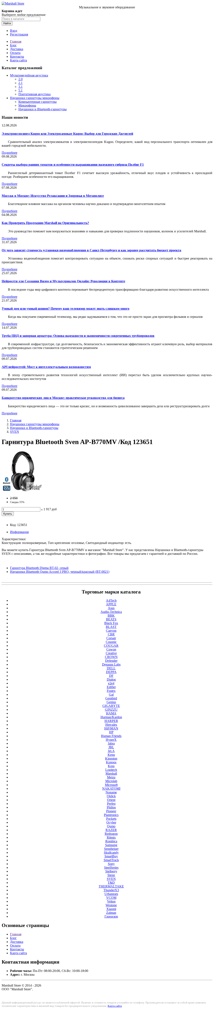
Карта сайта (18, 60)
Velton (111, 901)
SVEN (14, 431)
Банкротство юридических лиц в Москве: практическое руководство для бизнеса (63, 398)
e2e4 (111, 683)
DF (111, 675)
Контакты (17, 56)
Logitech (111, 770)
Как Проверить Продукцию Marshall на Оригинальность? (45, 223)
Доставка (16, 49)
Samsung (111, 845)
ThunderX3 (111, 890)
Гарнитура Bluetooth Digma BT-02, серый (39, 568)
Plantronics (111, 815)
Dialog (111, 679)
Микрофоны (27, 105)
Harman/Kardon (111, 717)
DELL (111, 668)
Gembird (111, 698)
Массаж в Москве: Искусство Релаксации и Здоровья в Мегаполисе (53, 195)
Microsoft (111, 785)
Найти (7, 23)
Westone (111, 905)
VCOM (111, 897)
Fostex (111, 691)
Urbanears (111, 894)
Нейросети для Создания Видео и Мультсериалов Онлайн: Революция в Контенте (63, 281)
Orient (111, 800)
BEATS (111, 619)
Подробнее (9, 152)
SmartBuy (111, 856)
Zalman (111, 912)
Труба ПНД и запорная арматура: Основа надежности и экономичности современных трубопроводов (78, 335)
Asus (111, 608)
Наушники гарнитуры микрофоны (34, 98)
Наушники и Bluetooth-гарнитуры (42, 109)
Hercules (111, 724)
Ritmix (111, 837)
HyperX (111, 739)
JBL (111, 747)
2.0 (20, 79)
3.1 (20, 86)
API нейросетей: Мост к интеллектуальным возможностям (46, 367)
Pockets (111, 818)
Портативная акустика (34, 94)
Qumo (111, 826)
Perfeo (111, 803)
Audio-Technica (111, 612)
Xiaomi (111, 909)
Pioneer (111, 811)
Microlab (111, 781)
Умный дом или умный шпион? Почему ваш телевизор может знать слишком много (65, 308)
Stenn (111, 875)
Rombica (111, 841)
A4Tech (111, 600)
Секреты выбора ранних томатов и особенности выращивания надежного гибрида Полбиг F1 (73, 164)
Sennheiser (111, 849)
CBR (111, 634)
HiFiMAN (111, 728)
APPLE (111, 604)
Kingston (111, 758)
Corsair (111, 638)
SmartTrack (111, 860)
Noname (111, 792)
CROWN (111, 657)
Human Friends (111, 736)
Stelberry (111, 871)
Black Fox (111, 623)
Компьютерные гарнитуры (37, 101)
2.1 (20, 83)
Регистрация (19, 34)
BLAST (111, 627)
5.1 (20, 90)
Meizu (111, 777)
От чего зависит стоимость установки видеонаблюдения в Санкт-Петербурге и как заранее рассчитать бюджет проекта (91, 250)
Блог (13, 45)
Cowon (111, 649)
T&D (111, 882)
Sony (111, 864)
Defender (111, 660)
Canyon (111, 630)
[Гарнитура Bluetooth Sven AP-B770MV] (22, 491)
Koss (111, 766)
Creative (111, 653)
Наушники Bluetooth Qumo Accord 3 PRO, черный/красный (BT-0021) (59, 571)
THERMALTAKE (111, 886)
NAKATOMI (111, 788)
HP (111, 732)
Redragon (111, 833)
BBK (111, 615)
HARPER (111, 721)
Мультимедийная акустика (29, 75)
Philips (111, 807)
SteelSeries (111, 867)
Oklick (111, 796)
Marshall (111, 773)
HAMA (111, 713)
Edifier (111, 687)
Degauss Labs (111, 664)
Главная (15, 41)
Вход (13, 30)
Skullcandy (111, 852)
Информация (19, 532)
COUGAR (111, 645)
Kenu (111, 754)
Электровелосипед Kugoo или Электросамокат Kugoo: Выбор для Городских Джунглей (67, 133)
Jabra (111, 743)
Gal (111, 694)
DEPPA (111, 672)
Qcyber (111, 822)
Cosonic (111, 642)
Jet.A (111, 751)
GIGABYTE (111, 706)
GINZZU (111, 709)
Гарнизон (111, 916)
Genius (111, 702)
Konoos (111, 762)
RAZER (111, 830)
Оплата (15, 53)
